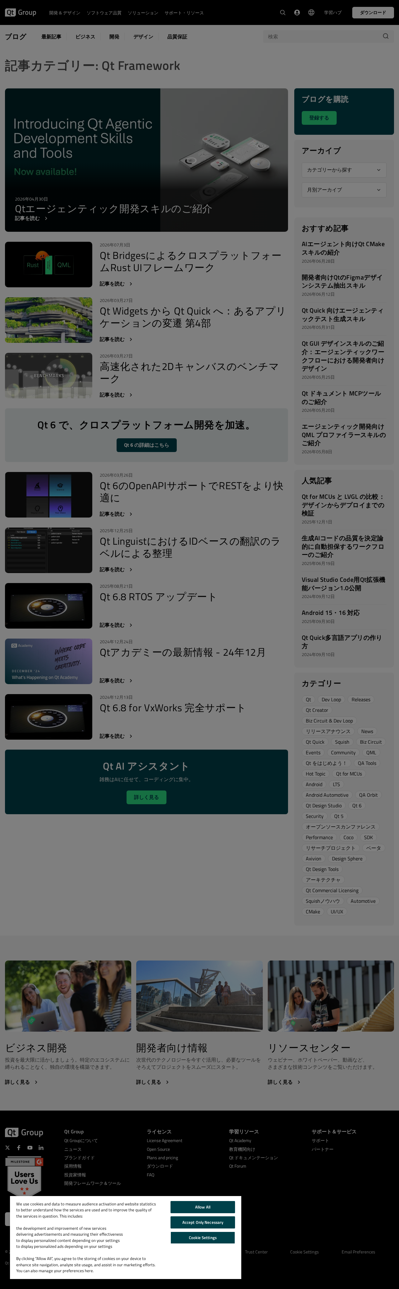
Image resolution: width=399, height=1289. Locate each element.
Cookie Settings (203, 1237)
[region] (125, 1237)
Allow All (202, 1207)
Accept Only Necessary (203, 1222)
